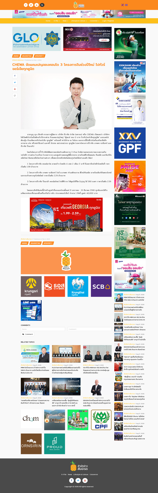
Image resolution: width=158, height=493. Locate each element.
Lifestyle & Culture (78, 21)
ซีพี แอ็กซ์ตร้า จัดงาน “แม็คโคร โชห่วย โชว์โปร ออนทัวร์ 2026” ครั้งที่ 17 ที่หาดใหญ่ (134, 417)
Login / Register (108, 21)
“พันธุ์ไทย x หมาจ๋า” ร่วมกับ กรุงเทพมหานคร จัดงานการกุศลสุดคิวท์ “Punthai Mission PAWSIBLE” (134, 378)
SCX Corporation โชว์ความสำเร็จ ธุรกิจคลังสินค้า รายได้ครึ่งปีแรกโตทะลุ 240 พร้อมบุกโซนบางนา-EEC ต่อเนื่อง (134, 368)
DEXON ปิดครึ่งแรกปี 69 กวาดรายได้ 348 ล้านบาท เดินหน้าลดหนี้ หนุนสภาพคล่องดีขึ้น (97, 403)
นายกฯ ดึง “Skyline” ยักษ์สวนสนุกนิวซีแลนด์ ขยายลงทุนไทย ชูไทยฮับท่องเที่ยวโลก (134, 397)
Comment (29, 334)
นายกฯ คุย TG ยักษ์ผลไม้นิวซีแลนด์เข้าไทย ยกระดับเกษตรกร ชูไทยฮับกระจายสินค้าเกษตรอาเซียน (135, 388)
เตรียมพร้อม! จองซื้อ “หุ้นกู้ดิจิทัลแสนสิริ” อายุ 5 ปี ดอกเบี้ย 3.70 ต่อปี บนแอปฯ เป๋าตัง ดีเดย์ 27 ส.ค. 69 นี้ (65, 403)
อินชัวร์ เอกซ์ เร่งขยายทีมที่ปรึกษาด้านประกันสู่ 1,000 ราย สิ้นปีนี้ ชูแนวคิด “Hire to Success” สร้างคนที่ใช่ (134, 437)
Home (48, 21)
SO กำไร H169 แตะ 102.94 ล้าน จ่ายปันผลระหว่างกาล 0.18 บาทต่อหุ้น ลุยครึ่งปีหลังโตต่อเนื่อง (96, 370)
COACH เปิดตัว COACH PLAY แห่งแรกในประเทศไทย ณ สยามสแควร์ (134, 407)
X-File (56, 21)
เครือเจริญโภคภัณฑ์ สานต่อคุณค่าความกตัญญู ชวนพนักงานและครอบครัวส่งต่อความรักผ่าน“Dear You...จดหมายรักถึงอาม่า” (133, 427)
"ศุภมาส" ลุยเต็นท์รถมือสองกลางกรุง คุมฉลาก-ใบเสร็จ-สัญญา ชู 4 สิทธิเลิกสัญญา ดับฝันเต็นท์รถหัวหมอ (134, 358)
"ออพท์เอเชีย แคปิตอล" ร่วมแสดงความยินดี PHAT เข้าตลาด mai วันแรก (35, 401)
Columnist (94, 21)
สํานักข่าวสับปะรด (17, 60)
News (65, 21)
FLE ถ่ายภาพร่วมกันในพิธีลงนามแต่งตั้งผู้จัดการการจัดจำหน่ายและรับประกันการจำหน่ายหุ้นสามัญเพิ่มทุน (66, 370)
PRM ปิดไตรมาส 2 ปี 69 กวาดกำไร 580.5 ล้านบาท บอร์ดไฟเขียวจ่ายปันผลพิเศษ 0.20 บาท (35, 370)
